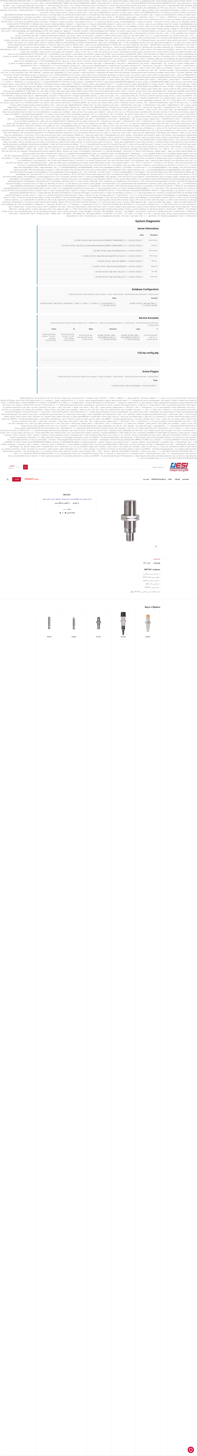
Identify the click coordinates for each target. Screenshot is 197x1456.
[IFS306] (74, 623)
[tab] (156, 562)
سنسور (65, 509)
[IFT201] (99, 623)
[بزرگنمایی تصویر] (156, 546)
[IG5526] (148, 623)
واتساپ (17, 479)
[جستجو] (25, 467)
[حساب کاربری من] (7, 479)
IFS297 (49, 637)
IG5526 (148, 637)
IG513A (123, 637)
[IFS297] (49, 623)
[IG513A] (123, 623)
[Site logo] (179, 467)
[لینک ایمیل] (65, 513)
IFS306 (74, 637)
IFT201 (98, 637)
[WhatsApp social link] (63, 513)
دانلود (132, 592)
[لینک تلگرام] (60, 513)
